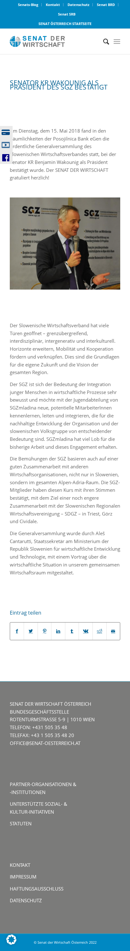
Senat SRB (66, 14)
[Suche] (103, 41)
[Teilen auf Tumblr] (72, 631)
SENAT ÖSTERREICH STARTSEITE (65, 23)
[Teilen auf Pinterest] (44, 631)
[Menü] (117, 41)
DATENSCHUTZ (26, 900)
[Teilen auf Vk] (85, 631)
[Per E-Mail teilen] (113, 631)
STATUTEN (21, 823)
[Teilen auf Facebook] (17, 631)
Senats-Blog (28, 4)
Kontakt (53, 4)
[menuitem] (28, 4)
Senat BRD (106, 4)
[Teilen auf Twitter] (31, 631)
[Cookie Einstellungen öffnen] (11, 943)
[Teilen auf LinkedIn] (58, 631)
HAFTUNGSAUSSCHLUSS (36, 888)
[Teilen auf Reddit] (99, 631)
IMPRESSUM (23, 876)
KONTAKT (20, 865)
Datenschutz (78, 4)
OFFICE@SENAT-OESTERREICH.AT (45, 743)
